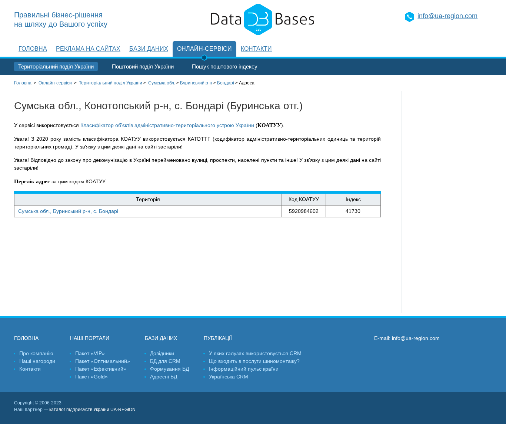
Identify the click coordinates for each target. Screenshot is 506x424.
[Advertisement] (447, 202)
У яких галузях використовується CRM (255, 353)
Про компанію (36, 353)
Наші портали (89, 338)
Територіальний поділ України (56, 66)
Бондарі (225, 83)
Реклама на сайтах (88, 49)
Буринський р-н (196, 83)
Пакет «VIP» (90, 353)
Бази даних (148, 49)
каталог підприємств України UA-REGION (92, 409)
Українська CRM (228, 377)
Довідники (162, 353)
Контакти (256, 49)
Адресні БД (163, 377)
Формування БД (169, 369)
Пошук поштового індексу (224, 66)
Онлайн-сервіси (204, 49)
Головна (33, 49)
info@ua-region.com (447, 16)
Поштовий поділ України (143, 66)
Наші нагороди (37, 361)
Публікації (218, 338)
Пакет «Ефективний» (100, 369)
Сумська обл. (161, 83)
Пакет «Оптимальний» (102, 361)
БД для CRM (165, 361)
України (110, 83)
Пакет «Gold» (91, 377)
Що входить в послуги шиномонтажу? (254, 361)
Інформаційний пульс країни (244, 369)
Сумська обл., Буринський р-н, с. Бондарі (68, 211)
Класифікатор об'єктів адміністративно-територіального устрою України (167, 125)
